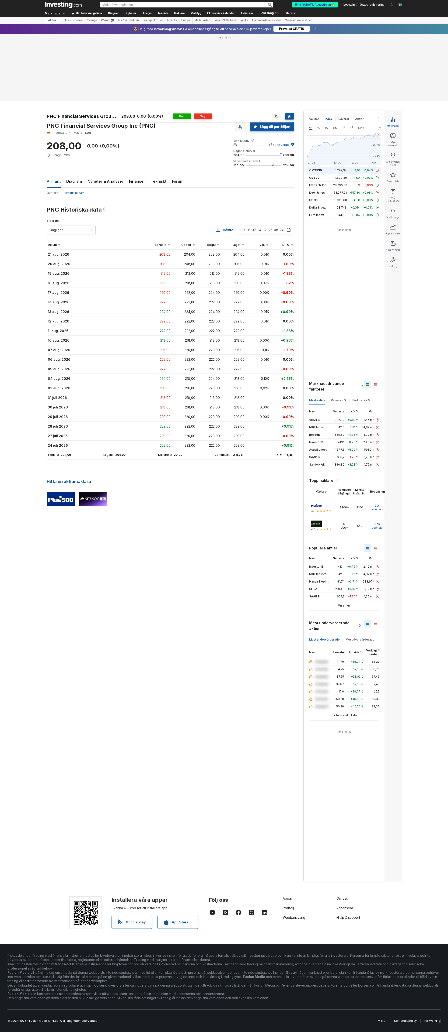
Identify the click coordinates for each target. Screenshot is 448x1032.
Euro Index (316, 215)
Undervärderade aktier (266, 20)
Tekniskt (158, 181)
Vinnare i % (338, 400)
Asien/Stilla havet (226, 20)
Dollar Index (317, 207)
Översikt (52, 193)
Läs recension (377, 507)
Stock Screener (73, 20)
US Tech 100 (317, 185)
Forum (177, 181)
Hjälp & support (348, 917)
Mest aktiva (317, 400)
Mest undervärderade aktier (329, 626)
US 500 (314, 177)
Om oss (342, 898)
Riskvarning (432, 1020)
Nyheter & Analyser (105, 181)
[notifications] (391, 4)
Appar (287, 898)
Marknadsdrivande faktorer (326, 386)
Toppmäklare (321, 480)
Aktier (52, 20)
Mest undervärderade (324, 639)
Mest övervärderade (360, 639)
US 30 (313, 200)
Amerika (172, 20)
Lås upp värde (279, 145)
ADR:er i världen (128, 20)
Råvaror (343, 119)
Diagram (74, 181)
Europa (186, 20)
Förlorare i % (361, 400)
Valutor (314, 119)
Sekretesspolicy (405, 1020)
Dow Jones (317, 192)
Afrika (244, 20)
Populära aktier (323, 548)
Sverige (92, 20)
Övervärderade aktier (298, 20)
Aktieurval (247, 13)
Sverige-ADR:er (153, 20)
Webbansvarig (294, 917)
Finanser (137, 181)
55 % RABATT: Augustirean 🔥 (314, 4)
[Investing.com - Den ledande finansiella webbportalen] (63, 4)
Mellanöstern (203, 20)
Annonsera (344, 908)
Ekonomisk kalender (220, 13)
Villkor (382, 1020)
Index (328, 119)
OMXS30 (315, 170)
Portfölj (288, 908)
